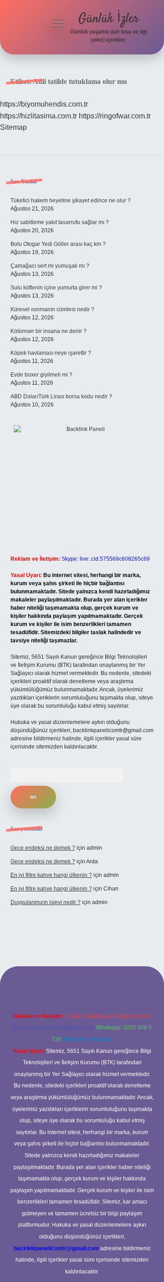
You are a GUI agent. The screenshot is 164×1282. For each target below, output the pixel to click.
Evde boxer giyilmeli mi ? (41, 375)
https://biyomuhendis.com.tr (44, 104)
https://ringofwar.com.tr (115, 116)
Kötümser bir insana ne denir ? (48, 331)
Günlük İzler (108, 19)
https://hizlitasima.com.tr (38, 116)
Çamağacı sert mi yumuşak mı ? (49, 266)
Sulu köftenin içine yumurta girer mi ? (56, 287)
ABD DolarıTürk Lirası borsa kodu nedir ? (61, 396)
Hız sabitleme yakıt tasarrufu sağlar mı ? (59, 222)
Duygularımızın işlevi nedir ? (45, 902)
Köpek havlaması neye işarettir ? (50, 353)
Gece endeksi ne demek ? (42, 848)
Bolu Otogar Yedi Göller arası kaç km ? (58, 244)
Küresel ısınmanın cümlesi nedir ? (52, 309)
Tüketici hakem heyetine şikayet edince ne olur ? (70, 200)
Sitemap (13, 127)
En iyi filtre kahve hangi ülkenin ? (51, 875)
